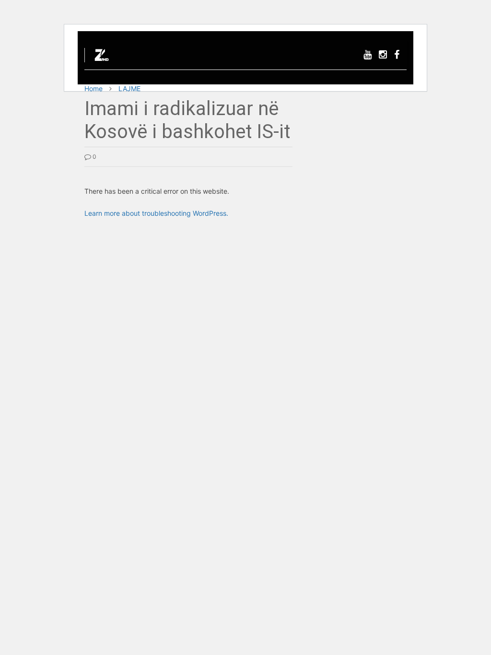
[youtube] (367, 55)
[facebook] (396, 55)
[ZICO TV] (101, 57)
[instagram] (383, 55)
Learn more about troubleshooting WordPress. (156, 213)
